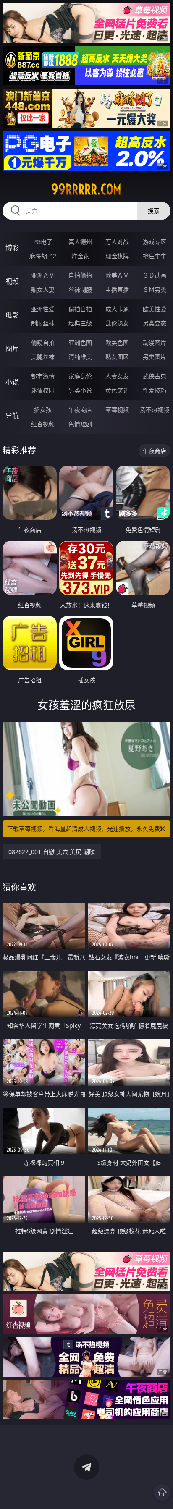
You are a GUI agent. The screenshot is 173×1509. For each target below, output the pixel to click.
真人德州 (80, 242)
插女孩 (43, 410)
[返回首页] (162, 1492)
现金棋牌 (117, 256)
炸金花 (80, 256)
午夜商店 (80, 410)
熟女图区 (117, 357)
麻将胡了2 (42, 256)
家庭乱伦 (80, 376)
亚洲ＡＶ (43, 275)
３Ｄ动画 (154, 275)
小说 (12, 382)
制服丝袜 (43, 323)
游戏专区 (154, 242)
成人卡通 (117, 309)
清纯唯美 (80, 357)
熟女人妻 (43, 289)
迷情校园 (43, 390)
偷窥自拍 (43, 342)
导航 (12, 415)
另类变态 (154, 323)
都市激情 (43, 376)
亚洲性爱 (43, 309)
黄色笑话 (117, 390)
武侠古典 (154, 376)
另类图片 (154, 357)
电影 (12, 315)
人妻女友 (117, 376)
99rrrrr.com (86, 189)
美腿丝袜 (43, 357)
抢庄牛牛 (154, 256)
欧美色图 (117, 342)
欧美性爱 (154, 309)
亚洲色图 (80, 342)
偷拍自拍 (80, 309)
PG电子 (42, 242)
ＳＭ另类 (154, 289)
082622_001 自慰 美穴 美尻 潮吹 (51, 852)
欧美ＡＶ (117, 275)
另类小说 (80, 390)
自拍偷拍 (80, 275)
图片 (12, 348)
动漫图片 (154, 342)
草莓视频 (117, 410)
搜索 (154, 211)
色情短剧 (80, 424)
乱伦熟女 (117, 323)
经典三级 (80, 323)
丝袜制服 (80, 289)
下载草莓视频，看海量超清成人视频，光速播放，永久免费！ (86, 829)
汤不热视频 (154, 410)
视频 (12, 281)
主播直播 (117, 289)
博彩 (12, 247)
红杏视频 (43, 424)
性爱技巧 (154, 390)
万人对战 (117, 242)
